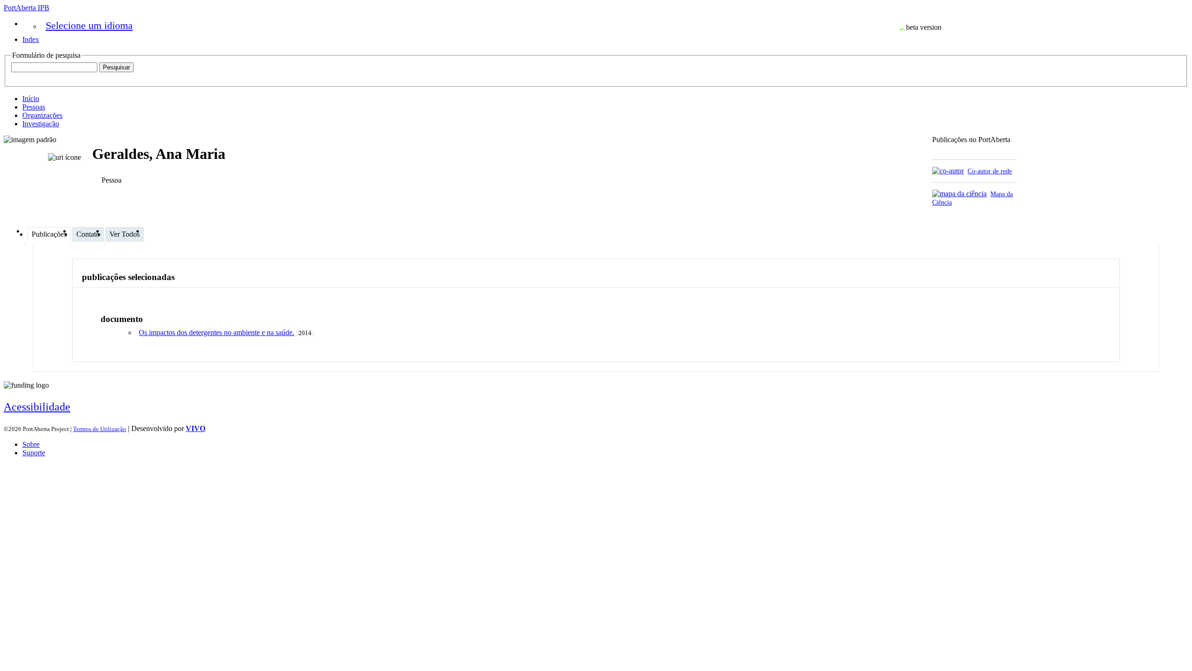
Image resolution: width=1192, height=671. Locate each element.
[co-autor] (948, 171)
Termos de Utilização (99, 428)
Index (30, 39)
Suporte (33, 453)
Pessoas (33, 107)
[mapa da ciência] (959, 194)
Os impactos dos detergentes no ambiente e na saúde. (216, 332)
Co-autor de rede (990, 171)
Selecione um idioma (89, 25)
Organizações (42, 115)
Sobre (31, 444)
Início (30, 99)
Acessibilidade (37, 407)
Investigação (40, 124)
